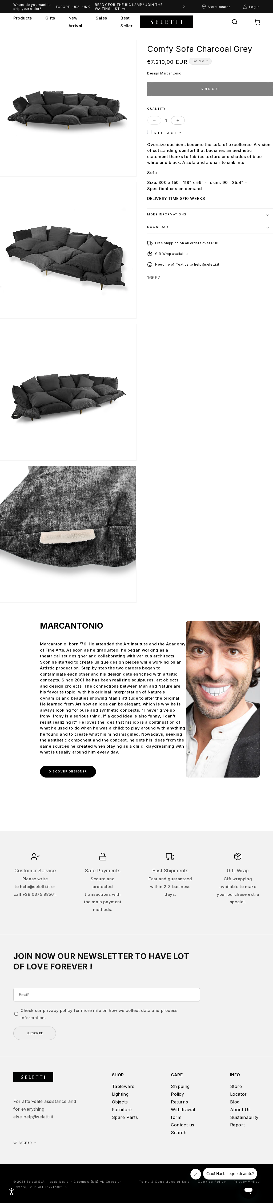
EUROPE (63, 7)
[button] (234, 22)
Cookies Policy (212, 1182)
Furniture (122, 1109)
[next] (184, 7)
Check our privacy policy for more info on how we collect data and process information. (99, 1014)
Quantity (156, 109)
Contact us (182, 1124)
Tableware (123, 1086)
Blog (235, 1102)
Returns (179, 1102)
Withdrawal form (183, 1113)
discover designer (68, 771)
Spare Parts (125, 1117)
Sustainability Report (244, 1121)
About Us (240, 1109)
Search (179, 1132)
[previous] (89, 7)
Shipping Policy (180, 1090)
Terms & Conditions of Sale (164, 1182)
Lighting (120, 1094)
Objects (120, 1102)
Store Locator (238, 1090)
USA (76, 7)
